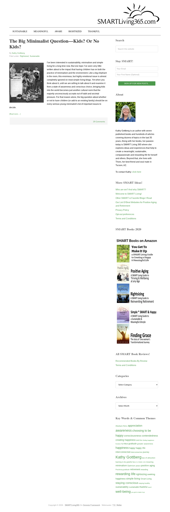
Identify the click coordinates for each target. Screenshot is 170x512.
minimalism (121, 465)
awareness (124, 430)
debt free (139, 440)
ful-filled (124, 444)
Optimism (131, 466)
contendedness (150, 435)
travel (149, 487)
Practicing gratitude (122, 470)
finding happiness (148, 440)
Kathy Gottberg (128, 457)
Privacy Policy (122, 210)
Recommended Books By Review (131, 361)
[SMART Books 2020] (137, 343)
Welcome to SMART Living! (129, 194)
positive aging (148, 465)
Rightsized (24, 56)
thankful (143, 487)
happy (132, 448)
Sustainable (35, 56)
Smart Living (146, 479)
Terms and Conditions (126, 218)
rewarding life (125, 474)
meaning (149, 462)
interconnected (123, 452)
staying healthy (144, 483)
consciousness (132, 435)
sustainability (122, 487)
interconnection (136, 452)
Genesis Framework (91, 505)
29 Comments (99, 122)
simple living (133, 478)
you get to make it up (138, 492)
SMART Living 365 (85, 16)
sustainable (134, 487)
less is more (137, 462)
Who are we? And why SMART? (131, 189)
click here (136, 172)
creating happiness (126, 440)
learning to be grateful (124, 462)
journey (146, 452)
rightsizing (141, 474)
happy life (140, 448)
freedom (118, 444)
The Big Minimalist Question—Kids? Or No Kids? (54, 43)
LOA (144, 462)
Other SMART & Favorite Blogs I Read (134, 198)
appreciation (135, 425)
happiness (122, 447)
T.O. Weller (117, 505)
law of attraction (148, 458)
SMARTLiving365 (72, 505)
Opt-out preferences (125, 214)
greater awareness (145, 444)
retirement (135, 469)
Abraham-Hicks (121, 426)
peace (138, 466)
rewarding (144, 470)
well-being (123, 491)
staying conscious (127, 482)
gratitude (132, 443)
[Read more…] (15, 114)
